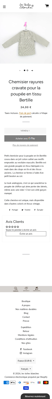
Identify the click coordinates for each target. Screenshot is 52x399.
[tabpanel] (26, 38)
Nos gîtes (26, 343)
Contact (26, 317)
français (24, 368)
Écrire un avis (26, 233)
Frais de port (25, 113)
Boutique (26, 301)
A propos (26, 305)
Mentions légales (26, 335)
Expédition (26, 327)
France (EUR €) (25, 360)
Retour (26, 331)
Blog (26, 313)
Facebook (27, 349)
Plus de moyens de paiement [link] (25, 145)
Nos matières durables (26, 309)
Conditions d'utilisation (26, 339)
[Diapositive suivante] (32, 70)
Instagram (27, 353)
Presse (26, 321)
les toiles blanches (30, 373)
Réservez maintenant (35, 396)
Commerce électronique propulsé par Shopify (26, 377)
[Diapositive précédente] (20, 70)
